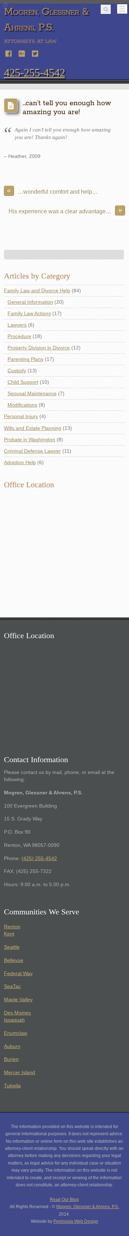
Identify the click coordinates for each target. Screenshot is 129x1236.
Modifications (22, 405)
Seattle (12, 947)
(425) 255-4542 (39, 858)
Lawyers (17, 325)
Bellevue (13, 960)
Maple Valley (18, 999)
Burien (11, 1059)
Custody (17, 370)
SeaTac (12, 986)
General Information (30, 302)
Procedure (19, 336)
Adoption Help (20, 462)
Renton (12, 926)
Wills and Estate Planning (32, 428)
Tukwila (12, 1085)
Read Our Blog (64, 1199)
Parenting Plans (25, 359)
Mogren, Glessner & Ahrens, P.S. (87, 1206)
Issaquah (14, 1020)
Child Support (23, 382)
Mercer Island (19, 1072)
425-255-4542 (34, 72)
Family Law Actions (29, 313)
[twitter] (35, 52)
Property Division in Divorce (39, 348)
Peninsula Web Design (75, 1221)
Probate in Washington (29, 439)
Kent (9, 934)
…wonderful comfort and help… (52, 190)
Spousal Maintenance (32, 393)
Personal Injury (21, 416)
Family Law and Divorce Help (37, 290)
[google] (22, 52)
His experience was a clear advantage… (65, 209)
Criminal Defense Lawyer (32, 451)
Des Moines (17, 1013)
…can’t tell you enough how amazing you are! (67, 107)
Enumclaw (15, 1033)
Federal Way (18, 973)
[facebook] (9, 52)
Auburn (12, 1046)
